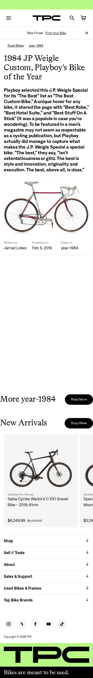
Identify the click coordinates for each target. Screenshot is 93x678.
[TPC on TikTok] (62, 624)
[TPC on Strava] (22, 624)
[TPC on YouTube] (48, 624)
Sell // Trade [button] (14, 553)
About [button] (9, 564)
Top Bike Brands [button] (18, 600)
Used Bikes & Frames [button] (22, 588)
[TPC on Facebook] (35, 624)
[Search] (72, 18)
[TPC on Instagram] (8, 624)
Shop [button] (8, 541)
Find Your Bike (55, 33)
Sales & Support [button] (18, 576)
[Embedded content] (46, 327)
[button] (87, 33)
